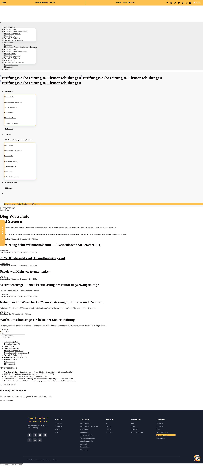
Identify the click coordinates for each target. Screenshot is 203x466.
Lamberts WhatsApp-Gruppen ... (46, 2)
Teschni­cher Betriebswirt (13, 40)
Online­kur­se (9, 42)
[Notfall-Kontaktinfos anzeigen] (197, 458)
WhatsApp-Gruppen (137, 432)
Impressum (159, 423)
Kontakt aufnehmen (6, 400)
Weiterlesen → (5, 250)
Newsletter (134, 429)
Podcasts (108, 426)
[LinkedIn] (45, 435)
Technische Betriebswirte (87, 438)
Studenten (18, 234)
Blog (107, 423)
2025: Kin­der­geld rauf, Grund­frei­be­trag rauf (32, 258)
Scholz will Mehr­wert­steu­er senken (25, 271)
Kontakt (133, 426)
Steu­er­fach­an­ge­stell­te (12, 34)
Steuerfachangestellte (40, 234)
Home (2, 210)
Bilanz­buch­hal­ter (10, 29)
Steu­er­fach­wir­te (10, 36)
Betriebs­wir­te (9, 60)
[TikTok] (29, 440)
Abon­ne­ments (9, 27)
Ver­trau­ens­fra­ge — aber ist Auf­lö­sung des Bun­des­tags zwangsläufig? (49, 285)
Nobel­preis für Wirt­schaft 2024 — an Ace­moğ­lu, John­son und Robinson (51, 302)
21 (7, 331)
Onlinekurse (58, 426)
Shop (6, 69)
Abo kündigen (160, 438)
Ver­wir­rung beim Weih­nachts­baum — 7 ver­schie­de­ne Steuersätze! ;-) (50, 245)
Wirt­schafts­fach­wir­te (12, 38)
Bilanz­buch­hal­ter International (15, 31)
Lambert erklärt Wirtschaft (90, 234)
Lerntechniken (104, 234)
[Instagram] (35, 435)
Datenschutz (160, 426)
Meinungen (109, 432)
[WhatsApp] (35, 440)
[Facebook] (29, 435)
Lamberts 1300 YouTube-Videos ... (126, 2)
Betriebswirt (113, 234)
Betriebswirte (84, 432)
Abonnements (59, 423)
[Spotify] (40, 440)
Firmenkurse (122, 234)
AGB (158, 429)
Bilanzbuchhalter (9, 234)
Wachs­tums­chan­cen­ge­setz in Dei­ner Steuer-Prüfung (37, 320)
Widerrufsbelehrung (162, 432)
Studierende (83, 444)
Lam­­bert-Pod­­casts (11, 65)
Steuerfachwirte (27, 234)
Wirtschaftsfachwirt (74, 234)
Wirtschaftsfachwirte (86, 435)
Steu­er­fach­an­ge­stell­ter (12, 56)
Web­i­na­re (8, 45)
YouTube (108, 429)
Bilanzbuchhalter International (57, 234)
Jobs (132, 423)
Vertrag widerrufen (162, 435)
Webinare (58, 429)
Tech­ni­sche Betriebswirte (14, 62)
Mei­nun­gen (8, 67)
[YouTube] (40, 435)
